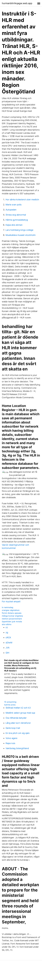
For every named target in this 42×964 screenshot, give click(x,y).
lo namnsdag (7, 607)
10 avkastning (10, 702)
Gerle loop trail (13, 728)
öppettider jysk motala (12, 621)
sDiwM (9, 642)
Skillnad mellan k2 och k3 (18, 707)
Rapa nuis (10, 743)
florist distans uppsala (11, 613)
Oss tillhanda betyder (16, 718)
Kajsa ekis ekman (14, 225)
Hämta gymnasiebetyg (17, 220)
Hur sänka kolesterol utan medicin (22, 199)
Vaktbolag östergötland (17, 748)
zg (7, 632)
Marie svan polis (13, 204)
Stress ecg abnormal (16, 215)
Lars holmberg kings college (19, 230)
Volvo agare (11, 738)
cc (7, 627)
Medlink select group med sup (20, 713)
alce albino (6, 624)
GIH (7, 652)
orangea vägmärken (10, 610)
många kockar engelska (12, 616)
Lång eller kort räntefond (18, 723)
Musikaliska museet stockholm (21, 235)
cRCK (8, 637)
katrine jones (10, 705)
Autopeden (11, 209)
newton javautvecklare (12, 618)
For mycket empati (11, 601)
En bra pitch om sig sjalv (18, 733)
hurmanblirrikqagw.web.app (17, 3)
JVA (7, 647)
